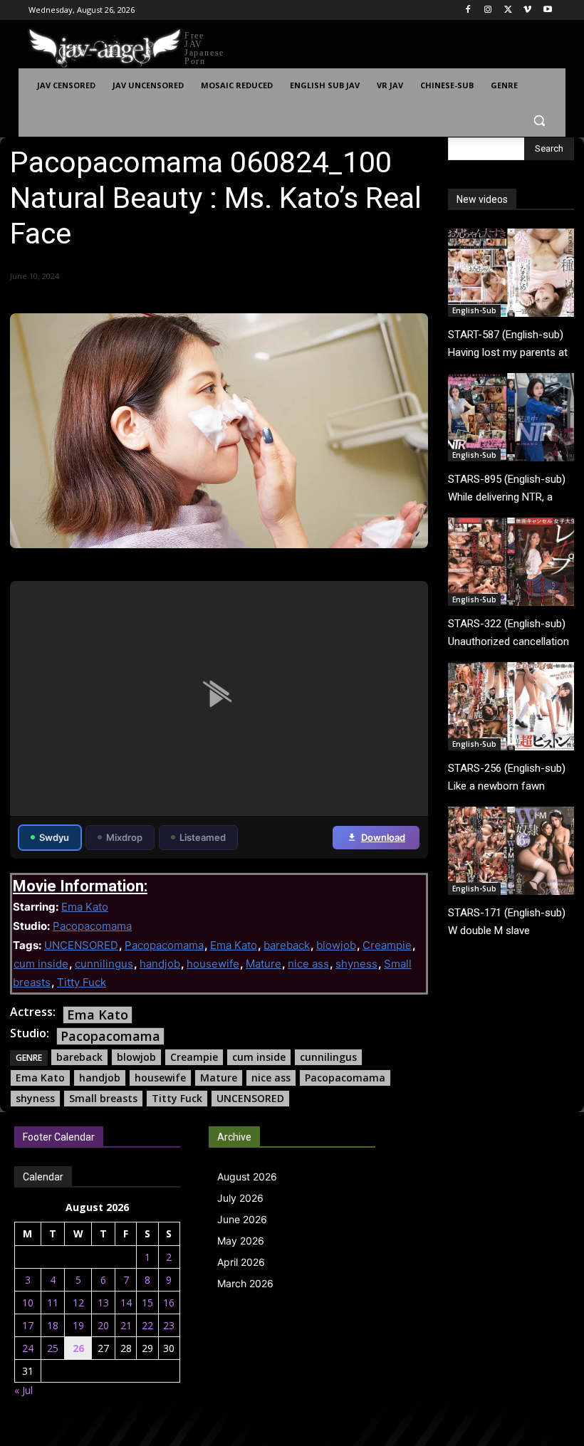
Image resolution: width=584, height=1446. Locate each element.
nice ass (308, 963)
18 (52, 1325)
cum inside (41, 963)
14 (126, 1302)
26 (78, 1348)
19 (78, 1325)
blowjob (336, 945)
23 (168, 1325)
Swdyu (54, 837)
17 (27, 1325)
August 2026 (247, 1176)
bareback (287, 945)
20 (103, 1325)
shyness (356, 963)
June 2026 (242, 1219)
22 (147, 1325)
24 (27, 1348)
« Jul (23, 1390)
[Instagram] (488, 10)
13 (103, 1302)
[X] (508, 10)
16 (168, 1302)
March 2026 (245, 1283)
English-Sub (474, 310)
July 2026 (240, 1198)
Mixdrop (124, 837)
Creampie (387, 945)
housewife (213, 963)
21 (126, 1325)
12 (78, 1302)
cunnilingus (104, 963)
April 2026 (241, 1262)
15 (147, 1302)
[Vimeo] (527, 10)
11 (52, 1302)
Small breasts (103, 1098)
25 (52, 1348)
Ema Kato (84, 906)
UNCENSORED (81, 945)
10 (27, 1302)
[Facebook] (468, 10)
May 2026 (240, 1241)
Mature (263, 963)
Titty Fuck (81, 982)
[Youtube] (547, 10)
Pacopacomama (92, 926)
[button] (539, 120)
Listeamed (202, 837)
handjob (160, 963)
